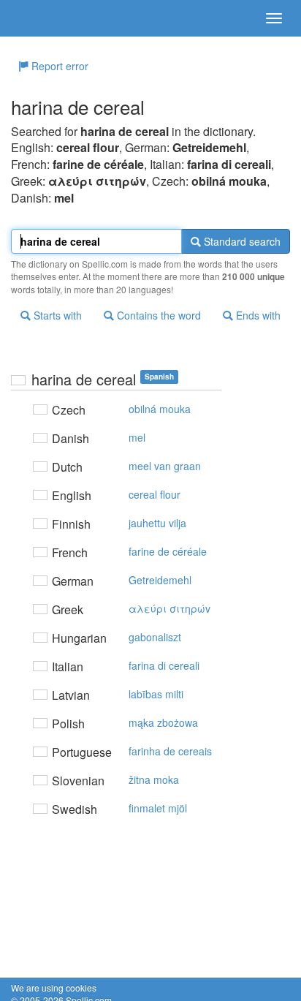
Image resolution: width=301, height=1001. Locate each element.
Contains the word (157, 315)
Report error (58, 65)
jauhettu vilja (157, 522)
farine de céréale (168, 551)
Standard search (241, 241)
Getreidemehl (160, 580)
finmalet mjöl (158, 808)
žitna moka (154, 779)
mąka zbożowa (163, 722)
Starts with (56, 315)
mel (137, 437)
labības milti (156, 694)
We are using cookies (53, 987)
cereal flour (154, 494)
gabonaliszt (155, 637)
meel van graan (165, 465)
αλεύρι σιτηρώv (169, 608)
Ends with (257, 315)
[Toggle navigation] (274, 18)
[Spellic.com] (36, 18)
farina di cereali (164, 665)
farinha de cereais (170, 751)
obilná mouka (160, 408)
